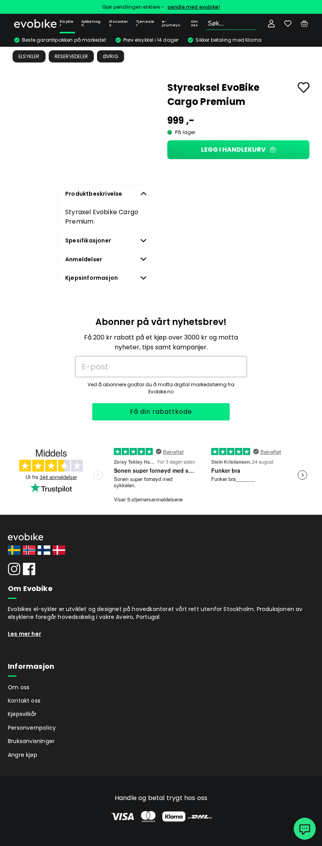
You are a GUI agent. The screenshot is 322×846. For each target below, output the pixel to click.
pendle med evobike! (194, 7)
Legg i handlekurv (233, 149)
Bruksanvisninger (31, 741)
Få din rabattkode (161, 411)
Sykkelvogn (91, 23)
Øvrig (110, 56)
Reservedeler (71, 56)
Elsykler (66, 23)
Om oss (194, 23)
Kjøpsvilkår (22, 714)
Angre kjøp (22, 755)
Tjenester (145, 23)
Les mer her (24, 634)
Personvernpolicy (32, 728)
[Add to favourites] (303, 87)
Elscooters (118, 23)
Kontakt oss (24, 701)
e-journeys (171, 23)
